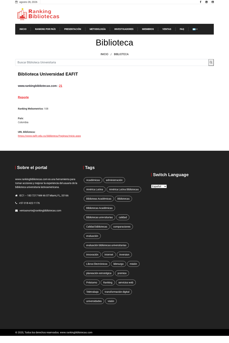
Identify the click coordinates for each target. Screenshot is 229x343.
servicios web (125, 282)
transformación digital (117, 291)
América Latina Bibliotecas (124, 189)
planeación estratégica (98, 273)
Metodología (98, 29)
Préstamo (91, 282)
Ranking (107, 282)
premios (122, 273)
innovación (92, 254)
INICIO (23, 29)
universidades (94, 301)
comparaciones (121, 226)
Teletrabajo (92, 291)
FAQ (182, 29)
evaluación (92, 236)
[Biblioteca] (200, 2)
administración (114, 180)
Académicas (93, 180)
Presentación (72, 29)
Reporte (23, 97)
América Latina (94, 189)
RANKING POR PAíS (45, 29)
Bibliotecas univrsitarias (99, 217)
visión (111, 301)
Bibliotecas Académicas (99, 208)
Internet (108, 254)
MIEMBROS (148, 29)
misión (133, 263)
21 (60, 85)
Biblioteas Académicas (98, 198)
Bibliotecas (123, 198)
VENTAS (166, 29)
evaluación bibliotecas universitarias (106, 245)
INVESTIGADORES (123, 29)
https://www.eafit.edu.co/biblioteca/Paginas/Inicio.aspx (49, 135)
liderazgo (118, 263)
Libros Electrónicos (96, 263)
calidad (123, 217)
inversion (124, 254)
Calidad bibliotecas (96, 226)
